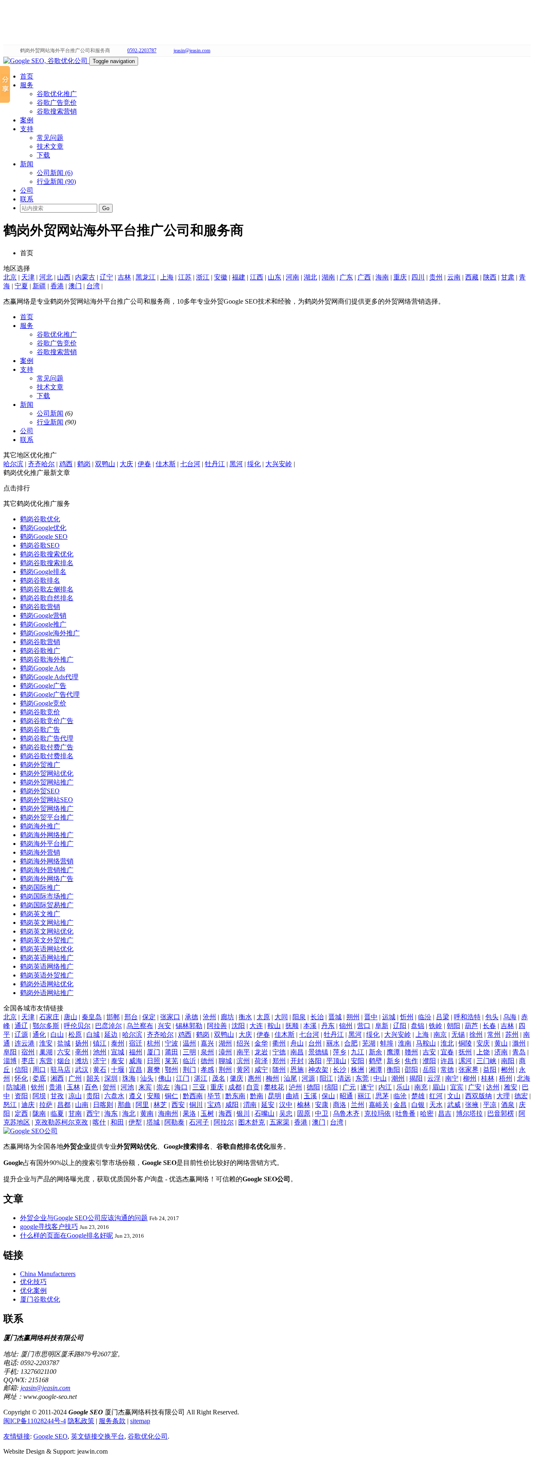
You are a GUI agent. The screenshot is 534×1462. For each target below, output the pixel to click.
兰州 (357, 1104)
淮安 (46, 1043)
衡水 (245, 1016)
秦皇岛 (92, 1016)
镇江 (99, 1043)
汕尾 (290, 1078)
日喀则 (103, 1104)
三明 (189, 1052)
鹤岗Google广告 (43, 685)
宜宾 (456, 1087)
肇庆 (236, 1078)
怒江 (10, 1104)
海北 (129, 1113)
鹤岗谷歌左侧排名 (46, 589)
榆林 (303, 1104)
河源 (308, 1078)
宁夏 (21, 285)
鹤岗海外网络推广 (46, 834)
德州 (207, 1060)
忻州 (406, 1016)
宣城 (117, 1052)
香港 (57, 285)
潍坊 (81, 1060)
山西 (64, 277)
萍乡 (339, 1052)
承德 (191, 1016)
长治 (317, 1016)
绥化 (254, 463)
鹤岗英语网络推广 (46, 966)
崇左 (163, 1087)
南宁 (451, 1078)
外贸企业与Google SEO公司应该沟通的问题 (84, 1217)
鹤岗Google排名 (43, 571)
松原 (75, 1034)
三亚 (199, 1087)
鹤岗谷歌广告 (40, 729)
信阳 (21, 1069)
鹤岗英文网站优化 (46, 931)
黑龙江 (146, 277)
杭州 (153, 1043)
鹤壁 (375, 1060)
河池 (127, 1087)
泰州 (117, 1043)
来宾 (145, 1087)
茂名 (218, 1078)
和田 (117, 1122)
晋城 (335, 1016)
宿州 (28, 1052)
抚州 (465, 1052)
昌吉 (444, 1113)
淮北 (447, 1043)
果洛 (189, 1113)
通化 (39, 1034)
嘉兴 (207, 1043)
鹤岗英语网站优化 (46, 948)
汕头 (147, 1078)
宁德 (279, 1052)
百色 (91, 1087)
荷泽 (261, 1060)
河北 (46, 277)
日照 (153, 1060)
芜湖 (368, 1043)
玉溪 (310, 1095)
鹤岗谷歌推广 (40, 650)
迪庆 (28, 1104)
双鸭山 (105, 463)
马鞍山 (426, 1043)
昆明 (274, 1095)
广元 (349, 1087)
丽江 (364, 1095)
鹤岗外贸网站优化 (46, 773)
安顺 (153, 1095)
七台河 (190, 463)
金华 (261, 1043)
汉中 (285, 1104)
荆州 (225, 1069)
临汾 (424, 1016)
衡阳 (393, 1069)
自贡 (252, 1087)
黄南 (147, 1113)
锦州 (346, 1025)
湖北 (310, 277)
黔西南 (193, 1095)
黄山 (501, 1043)
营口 (363, 1025)
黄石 (99, 1069)
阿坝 (39, 1095)
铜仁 (171, 1095)
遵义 (135, 1095)
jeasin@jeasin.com (192, 50)
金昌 (400, 1104)
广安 (474, 1087)
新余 (375, 1052)
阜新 (381, 1025)
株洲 (357, 1069)
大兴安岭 (278, 463)
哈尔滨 (13, 463)
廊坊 (227, 1016)
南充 (421, 1087)
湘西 (57, 1078)
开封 (297, 1060)
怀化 (21, 1078)
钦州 (37, 1087)
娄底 (39, 1078)
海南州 (168, 1113)
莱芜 (171, 1060)
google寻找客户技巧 (49, 1226)
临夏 (57, 1113)
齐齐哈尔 (41, 463)
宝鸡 (214, 1104)
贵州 (436, 277)
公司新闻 (50, 413)
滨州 (243, 1060)
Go (105, 208)
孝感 (207, 1069)
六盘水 (114, 1095)
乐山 (403, 1087)
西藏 (472, 277)
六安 (64, 1052)
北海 (523, 1078)
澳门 (75, 285)
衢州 (279, 1043)
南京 (440, 1034)
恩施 (297, 1069)
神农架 (318, 1069)
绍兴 (243, 1043)
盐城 (64, 1043)
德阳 (313, 1087)
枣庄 (28, 1060)
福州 (135, 1052)
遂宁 (367, 1087)
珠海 (129, 1078)
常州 (494, 1034)
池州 (99, 1052)
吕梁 (442, 1016)
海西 (225, 1113)
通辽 (21, 1025)
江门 (182, 1078)
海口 (181, 1087)
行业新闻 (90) (56, 181)
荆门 (189, 1069)
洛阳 (315, 1060)
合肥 (351, 1043)
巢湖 (46, 1052)
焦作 (411, 1060)
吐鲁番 (405, 1113)
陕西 (489, 277)
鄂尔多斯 (46, 1025)
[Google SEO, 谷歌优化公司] (46, 60)
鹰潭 (393, 1052)
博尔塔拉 (469, 1113)
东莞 (362, 1078)
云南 (454, 277)
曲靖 (292, 1095)
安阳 (357, 1060)
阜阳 (10, 1052)
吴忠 (285, 1113)
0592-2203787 (141, 50)
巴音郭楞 (500, 1113)
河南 (292, 277)
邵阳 (411, 1069)
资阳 (21, 1095)
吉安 (429, 1052)
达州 (492, 1087)
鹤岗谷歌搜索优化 (46, 554)
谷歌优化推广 (57, 93)
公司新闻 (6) (55, 172)
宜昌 (135, 1069)
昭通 (346, 1095)
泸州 (295, 1087)
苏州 (512, 1034)
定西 (21, 1113)
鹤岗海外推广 (40, 826)
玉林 (73, 1087)
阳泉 (299, 1016)
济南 (501, 1052)
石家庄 (49, 1016)
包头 (492, 1016)
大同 (281, 1016)
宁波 (171, 1043)
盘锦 (417, 1025)
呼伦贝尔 (77, 1025)
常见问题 (50, 137)
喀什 (99, 1122)
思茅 (382, 1095)
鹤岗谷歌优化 (40, 519)
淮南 (404, 1043)
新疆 (39, 285)
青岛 (519, 1052)
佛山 (164, 1078)
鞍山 (274, 1025)
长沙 (339, 1069)
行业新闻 (50, 422)
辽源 (21, 1034)
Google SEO (50, 1436)
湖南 (328, 277)
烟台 (64, 1060)
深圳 (111, 1078)
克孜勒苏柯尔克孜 (61, 1122)
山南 (81, 1104)
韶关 (93, 1078)
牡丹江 (215, 463)
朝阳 (453, 1025)
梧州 (505, 1078)
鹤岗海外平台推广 (46, 843)
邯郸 (113, 1016)
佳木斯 (166, 463)
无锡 (458, 1034)
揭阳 (416, 1078)
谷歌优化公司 (148, 1436)
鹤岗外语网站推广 (46, 992)
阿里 (142, 1104)
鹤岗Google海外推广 (50, 633)
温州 (189, 1043)
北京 (10, 277)
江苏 (184, 277)
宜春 (447, 1052)
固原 (303, 1113)
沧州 (209, 1016)
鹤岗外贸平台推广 (46, 817)
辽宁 (106, 277)
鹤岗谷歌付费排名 (46, 755)
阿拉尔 (224, 1122)
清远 (344, 1078)
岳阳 (429, 1069)
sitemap (140, 1420)
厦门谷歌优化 (40, 1299)
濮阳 (429, 1060)
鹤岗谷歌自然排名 (46, 598)
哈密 (426, 1113)
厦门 (153, 1052)
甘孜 (57, 1095)
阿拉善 (217, 1025)
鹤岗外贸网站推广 (46, 782)
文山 (454, 1095)
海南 (382, 277)
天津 (28, 277)
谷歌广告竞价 (57, 102)
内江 (385, 1087)
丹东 (328, 1025)
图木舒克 (251, 1122)
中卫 (321, 1113)
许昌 (447, 1060)
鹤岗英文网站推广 (46, 922)
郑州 (279, 1060)
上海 (167, 277)
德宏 (521, 1095)
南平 (243, 1052)
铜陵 (465, 1043)
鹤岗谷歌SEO (40, 545)
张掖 (472, 1104)
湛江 (200, 1078)
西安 (178, 1104)
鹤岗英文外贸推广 (46, 940)
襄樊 (153, 1069)
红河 (436, 1095)
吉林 (124, 277)
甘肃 (507, 277)
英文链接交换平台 (97, 1436)
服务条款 (112, 1420)
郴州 (507, 1069)
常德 (447, 1069)
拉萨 (46, 1104)
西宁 (93, 1113)
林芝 (160, 1104)
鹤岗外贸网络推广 (46, 808)
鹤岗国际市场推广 (46, 896)
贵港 (55, 1087)
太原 (263, 1016)
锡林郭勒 (189, 1025)
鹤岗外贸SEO (40, 790)
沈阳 (238, 1025)
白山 (57, 1034)
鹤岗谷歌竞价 (40, 712)
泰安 (117, 1060)
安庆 (483, 1043)
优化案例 (33, 1290)
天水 (436, 1104)
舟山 (297, 1043)
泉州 (207, 1052)
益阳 (489, 1069)
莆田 (171, 1052)
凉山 (75, 1095)
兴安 (164, 1025)
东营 (46, 1060)
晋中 (371, 1016)
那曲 (124, 1104)
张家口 (170, 1016)
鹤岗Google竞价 (43, 703)
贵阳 (93, 1095)
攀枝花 (274, 1087)
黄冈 (243, 1069)
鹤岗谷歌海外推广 (46, 659)
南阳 (507, 1060)
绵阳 (331, 1087)
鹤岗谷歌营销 (40, 606)
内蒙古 (85, 277)
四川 (418, 277)
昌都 (64, 1104)
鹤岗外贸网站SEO (46, 799)
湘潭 (375, 1069)
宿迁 (135, 1043)
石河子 (199, 1122)
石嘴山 (264, 1113)
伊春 (144, 463)
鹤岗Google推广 (43, 624)
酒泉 (507, 1104)
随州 (279, 1069)
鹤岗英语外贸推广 (46, 975)
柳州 (469, 1078)
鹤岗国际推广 (40, 887)
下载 (43, 155)
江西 (256, 277)
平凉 (489, 1104)
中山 (380, 1078)
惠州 (254, 1078)
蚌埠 (386, 1043)
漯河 (465, 1060)
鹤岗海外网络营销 (46, 861)
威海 (135, 1060)
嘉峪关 (379, 1104)
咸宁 (261, 1069)
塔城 (153, 1122)
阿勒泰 (174, 1122)
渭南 (250, 1104)
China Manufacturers (48, 1273)
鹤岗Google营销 (43, 615)
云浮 (434, 1078)
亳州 (81, 1052)
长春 (489, 1025)
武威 (454, 1104)
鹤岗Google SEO (44, 536)
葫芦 (471, 1025)
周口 (39, 1069)
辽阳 (399, 1025)
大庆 (126, 463)
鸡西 (66, 463)
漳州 (225, 1052)
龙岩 (261, 1052)
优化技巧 (33, 1281)
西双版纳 (478, 1095)
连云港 (25, 1043)
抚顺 (292, 1025)
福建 (238, 277)
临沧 (400, 1095)
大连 (256, 1025)
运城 (388, 1016)
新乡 (393, 1060)
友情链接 (16, 1436)
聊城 (225, 1060)
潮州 (398, 1078)
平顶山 (336, 1060)
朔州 (353, 1016)
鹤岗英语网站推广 (46, 957)
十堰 (117, 1069)
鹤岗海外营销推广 (46, 869)
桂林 (487, 1078)
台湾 (93, 285)
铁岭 (435, 1025)
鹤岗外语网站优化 (46, 983)
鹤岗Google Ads (42, 668)
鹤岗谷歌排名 (40, 580)
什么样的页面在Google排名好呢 (66, 1235)
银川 (243, 1113)
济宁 (99, 1060)
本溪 (310, 1025)
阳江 (326, 1078)
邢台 (131, 1016)
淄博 (10, 1060)
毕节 (214, 1095)
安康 (321, 1104)
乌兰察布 (139, 1025)
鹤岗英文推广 (40, 913)
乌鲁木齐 (346, 1113)
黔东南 (235, 1095)
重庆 (400, 277)
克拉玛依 (377, 1113)
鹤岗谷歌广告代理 (46, 738)
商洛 (339, 1104)
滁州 (519, 1043)
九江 (357, 1052)
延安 (268, 1104)
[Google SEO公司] (30, 1131)
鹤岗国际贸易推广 (46, 905)
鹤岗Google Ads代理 (49, 676)
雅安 (510, 1087)
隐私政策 (81, 1420)
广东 (346, 277)
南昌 (297, 1052)
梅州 (272, 1078)
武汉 (81, 1069)
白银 (418, 1104)
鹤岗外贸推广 (40, 764)
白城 (93, 1034)
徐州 (476, 1034)
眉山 (439, 1087)
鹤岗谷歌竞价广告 (46, 720)
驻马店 (60, 1069)
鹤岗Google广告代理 (50, 694)
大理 (503, 1095)
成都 (235, 1087)
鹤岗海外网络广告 (46, 878)
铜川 (196, 1104)
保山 (328, 1095)
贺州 (109, 1087)
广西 (364, 277)
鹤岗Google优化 (43, 527)
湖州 (225, 1043)
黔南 (256, 1095)
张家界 (468, 1069)
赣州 (411, 1052)
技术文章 (50, 146)
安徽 (220, 277)
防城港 (16, 1087)
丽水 (333, 1043)
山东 (274, 277)
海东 (111, 1113)
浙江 (202, 277)
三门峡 (486, 1060)
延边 (111, 1034)
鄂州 (171, 1069)
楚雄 (418, 1095)
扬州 (81, 1043)
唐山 (70, 1016)
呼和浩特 (467, 1016)
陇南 (39, 1113)
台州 (315, 1043)
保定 (149, 1016)
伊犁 (135, 1122)
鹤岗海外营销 (40, 852)
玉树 (207, 1113)
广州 (75, 1078)
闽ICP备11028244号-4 (34, 1420)
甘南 (75, 1113)
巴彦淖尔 (108, 1025)
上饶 (483, 1052)
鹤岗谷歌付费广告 (46, 747)
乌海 (509, 1016)
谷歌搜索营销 (57, 111)
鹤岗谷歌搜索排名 (46, 562)
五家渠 (280, 1122)
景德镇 (318, 1052)
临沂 (189, 1060)
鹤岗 (84, 463)
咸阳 (232, 1104)
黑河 (236, 463)
